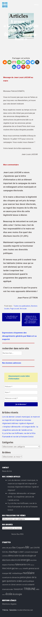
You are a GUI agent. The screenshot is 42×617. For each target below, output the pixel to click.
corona (5, 556)
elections (6, 560)
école (8, 594)
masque (5, 573)
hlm (16, 568)
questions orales (14, 581)
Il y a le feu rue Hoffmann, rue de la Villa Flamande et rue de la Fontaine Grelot (22, 506)
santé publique (28, 581)
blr (27, 547)
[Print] (5, 62)
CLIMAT (21, 552)
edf (34, 556)
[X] (37, 62)
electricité (15, 560)
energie (25, 559)
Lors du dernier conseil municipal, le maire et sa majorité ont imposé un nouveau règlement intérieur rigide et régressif (21, 420)
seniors (19, 584)
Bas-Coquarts (18, 547)
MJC (10, 573)
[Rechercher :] (12, 353)
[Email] (9, 62)
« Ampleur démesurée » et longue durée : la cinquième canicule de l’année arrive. (21, 496)
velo (37, 589)
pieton (23, 577)
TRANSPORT (18, 589)
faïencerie (20, 564)
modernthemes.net (25, 610)
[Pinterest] (23, 67)
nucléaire (28, 573)
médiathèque (17, 573)
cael (31, 548)
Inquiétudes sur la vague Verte (11, 317)
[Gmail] (14, 62)
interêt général (28, 568)
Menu (36, 5)
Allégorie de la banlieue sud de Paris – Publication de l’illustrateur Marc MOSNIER (30, 319)
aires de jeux (7, 548)
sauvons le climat (9, 584)
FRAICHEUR (6, 568)
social (24, 584)
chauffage (13, 551)
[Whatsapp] (19, 62)
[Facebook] (28, 62)
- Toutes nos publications (21, 306)
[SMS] (23, 62)
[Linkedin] (14, 67)
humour (20, 568)
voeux (3, 594)
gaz (13, 568)
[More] (28, 67)
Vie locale (23, 308)
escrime (33, 560)
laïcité (37, 568)
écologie (17, 594)
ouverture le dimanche (10, 577)
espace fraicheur (8, 565)
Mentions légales (9, 604)
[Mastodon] (19, 67)
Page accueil (14, 308)
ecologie (29, 555)
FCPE (28, 565)
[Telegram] (32, 62)
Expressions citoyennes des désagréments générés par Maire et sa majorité (19, 335)
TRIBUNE (30, 589)
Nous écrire (7, 471)
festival (32, 565)
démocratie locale (16, 555)
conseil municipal (31, 552)
